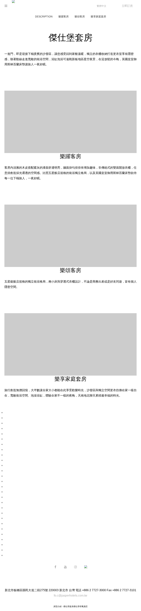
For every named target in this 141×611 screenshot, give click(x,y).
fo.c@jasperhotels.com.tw (70, 595)
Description (44, 16)
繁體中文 (101, 6)
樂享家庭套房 (98, 16)
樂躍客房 (63, 16)
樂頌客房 (80, 16)
